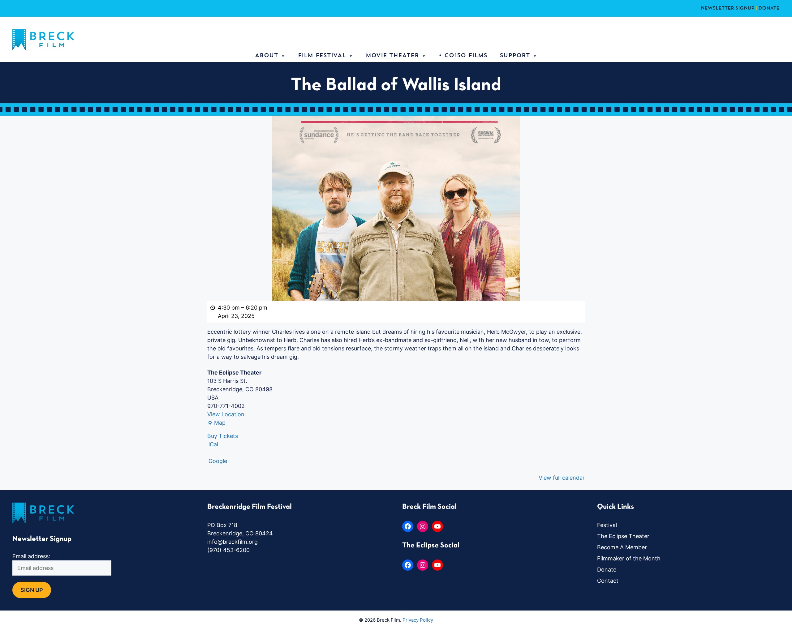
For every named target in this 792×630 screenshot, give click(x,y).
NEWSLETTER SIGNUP (728, 8)
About (266, 56)
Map (216, 423)
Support (515, 56)
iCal (213, 444)
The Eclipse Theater (623, 536)
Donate (606, 569)
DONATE (769, 8)
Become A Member (622, 547)
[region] (80, 585)
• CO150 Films (463, 56)
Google (218, 461)
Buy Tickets (222, 436)
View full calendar (562, 477)
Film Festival (322, 56)
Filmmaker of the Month (629, 558)
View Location (225, 414)
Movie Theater (392, 56)
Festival (607, 525)
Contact (607, 580)
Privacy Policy (417, 620)
